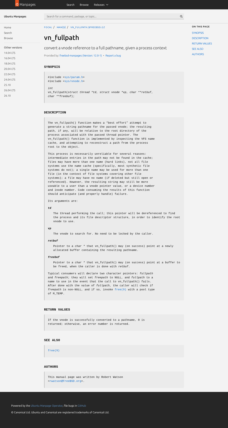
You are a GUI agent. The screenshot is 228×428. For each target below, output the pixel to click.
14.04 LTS (9, 52)
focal (48, 27)
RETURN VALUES (202, 43)
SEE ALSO (197, 48)
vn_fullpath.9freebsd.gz (87, 27)
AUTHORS (198, 54)
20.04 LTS (9, 68)
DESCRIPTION (200, 38)
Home (7, 27)
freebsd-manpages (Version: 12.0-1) (81, 55)
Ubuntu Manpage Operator (47, 405)
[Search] (181, 16)
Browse (84, 4)
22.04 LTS (9, 74)
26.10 (7, 95)
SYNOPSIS (198, 32)
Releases (99, 4)
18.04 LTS (9, 63)
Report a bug (113, 55)
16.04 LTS (9, 58)
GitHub (82, 405)
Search (70, 4)
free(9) (120, 289)
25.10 (7, 84)
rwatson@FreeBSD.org (65, 381)
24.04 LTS (9, 79)
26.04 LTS (9, 90)
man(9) (61, 27)
